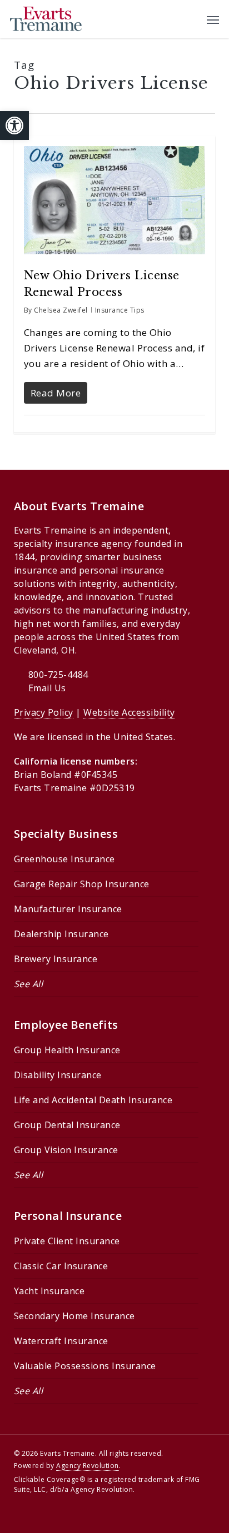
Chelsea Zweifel (61, 310)
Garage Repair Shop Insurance (82, 884)
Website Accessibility (129, 712)
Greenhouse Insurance (64, 859)
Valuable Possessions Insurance (85, 1366)
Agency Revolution (87, 1465)
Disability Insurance (58, 1075)
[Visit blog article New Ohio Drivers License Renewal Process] (115, 259)
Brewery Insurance (56, 959)
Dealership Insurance (61, 934)
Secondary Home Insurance (74, 1316)
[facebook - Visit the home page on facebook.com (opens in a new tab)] (38, 1515)
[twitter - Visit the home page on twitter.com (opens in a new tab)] (18, 1515)
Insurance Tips (120, 310)
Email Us (47, 688)
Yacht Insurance (49, 1291)
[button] (14, 125)
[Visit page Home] (46, 19)
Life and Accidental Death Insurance (93, 1100)
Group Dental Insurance (67, 1125)
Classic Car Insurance (61, 1266)
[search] (190, 19)
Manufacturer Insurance (68, 909)
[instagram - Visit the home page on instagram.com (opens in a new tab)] (79, 1515)
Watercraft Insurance (61, 1341)
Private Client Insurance (67, 1241)
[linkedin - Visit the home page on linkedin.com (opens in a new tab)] (59, 1515)
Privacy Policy (43, 712)
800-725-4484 (58, 675)
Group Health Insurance (67, 1050)
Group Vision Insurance (66, 1150)
